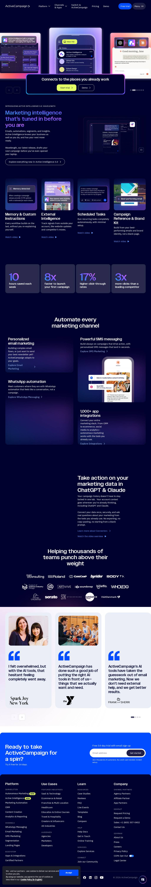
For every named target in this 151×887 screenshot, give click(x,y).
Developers (46, 845)
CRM (7, 807)
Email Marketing (13, 831)
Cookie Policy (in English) (31, 879)
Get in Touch (84, 836)
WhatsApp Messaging (16, 826)
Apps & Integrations (15, 855)
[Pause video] (141, 149)
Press (116, 841)
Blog (80, 816)
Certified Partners (14, 860)
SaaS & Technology (50, 793)
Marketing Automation (16, 802)
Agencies (46, 836)
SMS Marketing (12, 836)
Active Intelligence (14, 797)
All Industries (48, 825)
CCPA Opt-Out (121, 855)
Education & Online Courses (55, 811)
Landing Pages (12, 845)
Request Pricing (122, 813)
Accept (69, 872)
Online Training (85, 840)
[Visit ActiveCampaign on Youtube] (101, 877)
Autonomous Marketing (17, 793)
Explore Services (86, 851)
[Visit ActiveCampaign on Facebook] (84, 877)
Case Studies (84, 793)
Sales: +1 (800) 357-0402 (127, 822)
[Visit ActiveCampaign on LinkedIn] (90, 877)
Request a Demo (122, 817)
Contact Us (119, 826)
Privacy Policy (121, 851)
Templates (83, 811)
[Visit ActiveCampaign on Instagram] (96, 877)
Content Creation (13, 811)
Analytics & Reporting (16, 816)
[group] (75, 56)
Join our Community (88, 861)
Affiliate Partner (122, 798)
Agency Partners (122, 793)
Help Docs (83, 831)
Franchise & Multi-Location (54, 802)
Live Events (83, 807)
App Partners (120, 802)
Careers (118, 846)
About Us (118, 837)
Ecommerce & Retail (51, 798)
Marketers (46, 840)
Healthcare (46, 807)
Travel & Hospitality (51, 816)
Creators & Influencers (52, 821)
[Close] (77, 878)
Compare (82, 821)
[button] (9, 90)
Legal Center (120, 860)
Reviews (82, 798)
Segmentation (12, 840)
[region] (41, 875)
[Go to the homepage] (17, 6)
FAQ (80, 802)
